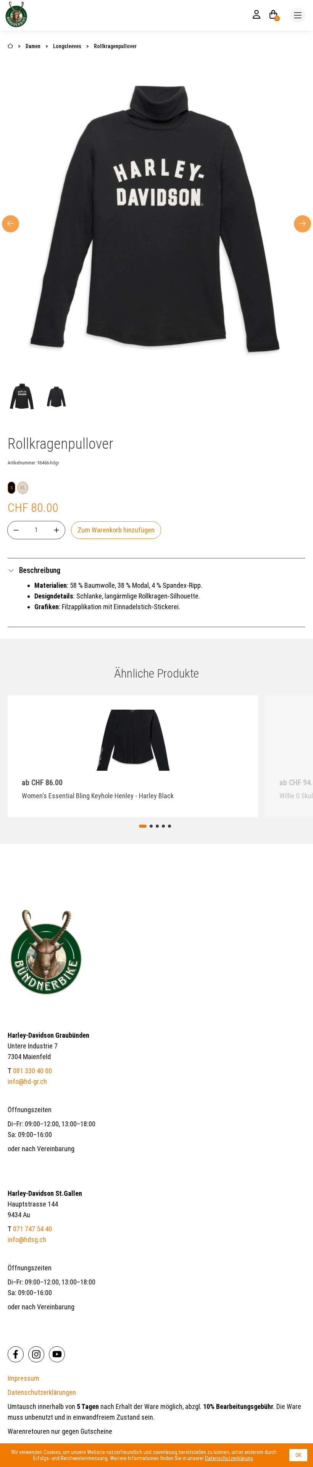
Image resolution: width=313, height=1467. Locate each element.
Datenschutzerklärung (229, 1458)
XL (22, 487)
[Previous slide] (65, 755)
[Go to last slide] (10, 223)
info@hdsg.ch (27, 1240)
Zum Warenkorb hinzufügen (116, 530)
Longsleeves (67, 46)
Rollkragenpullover (115, 46)
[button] (22, 397)
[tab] (143, 826)
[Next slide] (302, 223)
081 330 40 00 (32, 1071)
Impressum (23, 1378)
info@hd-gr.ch (27, 1081)
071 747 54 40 (32, 1229)
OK (298, 1455)
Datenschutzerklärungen (42, 1392)
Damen (34, 46)
